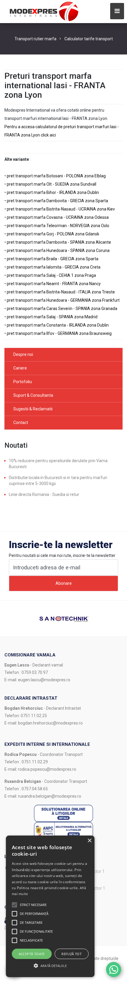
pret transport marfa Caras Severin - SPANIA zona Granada (62, 308)
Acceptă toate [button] (32, 954)
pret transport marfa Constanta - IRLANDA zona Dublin (58, 325)
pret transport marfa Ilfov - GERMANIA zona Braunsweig (59, 333)
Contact (20, 422)
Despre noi (23, 354)
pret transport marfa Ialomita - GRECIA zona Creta (53, 267)
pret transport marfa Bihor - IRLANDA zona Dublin (53, 192)
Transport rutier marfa (35, 38)
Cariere (20, 368)
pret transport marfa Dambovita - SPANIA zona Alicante (59, 242)
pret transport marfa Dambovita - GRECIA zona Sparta (57, 200)
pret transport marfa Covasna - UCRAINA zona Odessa (58, 217)
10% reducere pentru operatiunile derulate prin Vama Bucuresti (58, 463)
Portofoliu (22, 381)
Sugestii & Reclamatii (33, 409)
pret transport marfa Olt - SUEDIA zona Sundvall (51, 184)
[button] (14, 905)
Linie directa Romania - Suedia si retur (44, 494)
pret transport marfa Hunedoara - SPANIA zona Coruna (58, 250)
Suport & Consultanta (33, 395)
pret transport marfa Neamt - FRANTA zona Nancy (54, 283)
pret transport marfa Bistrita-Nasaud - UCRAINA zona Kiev (61, 209)
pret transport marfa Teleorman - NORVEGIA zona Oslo (58, 225)
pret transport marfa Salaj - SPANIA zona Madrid (52, 316)
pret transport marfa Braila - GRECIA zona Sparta (52, 258)
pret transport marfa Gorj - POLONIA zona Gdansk (53, 234)
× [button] (89, 841)
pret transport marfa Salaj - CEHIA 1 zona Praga (51, 275)
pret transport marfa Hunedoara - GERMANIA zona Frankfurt (63, 300)
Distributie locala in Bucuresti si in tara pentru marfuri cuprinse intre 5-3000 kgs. (58, 480)
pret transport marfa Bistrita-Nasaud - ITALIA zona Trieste (61, 292)
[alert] (50, 906)
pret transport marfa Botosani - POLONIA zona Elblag (56, 176)
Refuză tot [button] (71, 954)
